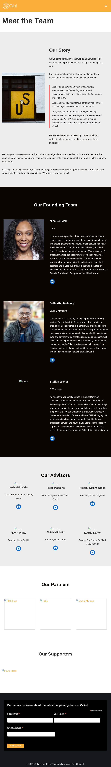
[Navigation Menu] (106, 6)
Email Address (15, 727)
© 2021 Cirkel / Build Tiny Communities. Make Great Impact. (55, 764)
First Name (13, 713)
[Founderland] (9, 671)
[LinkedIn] (52, 281)
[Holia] (55, 614)
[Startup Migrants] (91, 614)
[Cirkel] (10, 6)
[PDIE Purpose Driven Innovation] (19, 614)
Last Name (60, 713)
